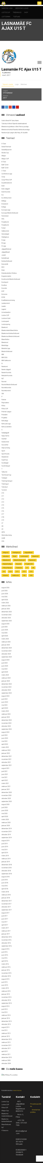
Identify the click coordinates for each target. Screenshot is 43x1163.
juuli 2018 (5, 880)
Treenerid (19, 568)
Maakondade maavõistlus (10, 330)
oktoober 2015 (6, 976)
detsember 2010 (7, 1057)
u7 (27, 568)
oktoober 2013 (6, 1024)
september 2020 (7, 801)
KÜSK (3, 297)
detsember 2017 (7, 901)
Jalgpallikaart (6, 252)
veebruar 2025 (6, 642)
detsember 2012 (7, 1039)
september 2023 (7, 693)
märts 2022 (5, 747)
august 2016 (5, 949)
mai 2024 (4, 669)
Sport (3, 451)
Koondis (4, 288)
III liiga (4, 243)
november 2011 (6, 1045)
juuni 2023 (5, 702)
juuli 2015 (5, 982)
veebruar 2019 (6, 858)
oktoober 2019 (6, 834)
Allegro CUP (5, 159)
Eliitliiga (4, 201)
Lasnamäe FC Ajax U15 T (22, 69)
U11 (3, 496)
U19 (3, 520)
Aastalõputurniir (7, 149)
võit (31, 575)
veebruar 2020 (6, 822)
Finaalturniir (5, 222)
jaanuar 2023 (6, 717)
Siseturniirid (5, 442)
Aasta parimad (6, 146)
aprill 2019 (5, 852)
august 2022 (5, 732)
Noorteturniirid (6, 390)
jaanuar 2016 (6, 970)
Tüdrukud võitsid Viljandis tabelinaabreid (14, 123)
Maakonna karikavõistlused (10, 333)
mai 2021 (4, 777)
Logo (17, 84)
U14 (3, 505)
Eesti (3, 186)
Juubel (4, 255)
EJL (3, 195)
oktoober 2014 (6, 1000)
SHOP (26, 12)
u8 (33, 568)
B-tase (4, 162)
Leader (4, 306)
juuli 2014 (5, 1009)
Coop (3, 177)
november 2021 (6, 759)
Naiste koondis (6, 372)
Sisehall (4, 439)
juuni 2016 (5, 955)
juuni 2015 (5, 985)
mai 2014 (4, 1012)
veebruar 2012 (6, 1042)
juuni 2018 (5, 883)
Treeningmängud (7, 481)
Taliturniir (4, 472)
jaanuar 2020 (6, 825)
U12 (3, 499)
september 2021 (7, 765)
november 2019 (6, 831)
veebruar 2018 (6, 895)
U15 (3, 508)
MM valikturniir (6, 360)
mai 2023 (4, 705)
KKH (3, 267)
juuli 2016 (5, 952)
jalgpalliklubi (28, 552)
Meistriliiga (5, 345)
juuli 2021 (5, 771)
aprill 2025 (5, 636)
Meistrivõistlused (7, 351)
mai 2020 (4, 813)
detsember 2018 (7, 864)
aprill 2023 (5, 708)
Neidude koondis (7, 375)
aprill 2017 (5, 925)
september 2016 (7, 946)
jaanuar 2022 (6, 753)
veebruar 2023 (6, 714)
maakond (35, 556)
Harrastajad (5, 234)
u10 (10, 571)
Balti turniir (5, 165)
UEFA (3, 532)
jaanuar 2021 (6, 789)
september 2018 (7, 874)
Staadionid (5, 457)
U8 (2, 526)
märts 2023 (5, 711)
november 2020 (6, 795)
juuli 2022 (5, 735)
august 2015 (5, 979)
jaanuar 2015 (6, 994)
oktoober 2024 (6, 654)
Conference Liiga (7, 174)
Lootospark (6, 16)
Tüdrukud (5, 487)
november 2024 (6, 651)
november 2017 (6, 904)
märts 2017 (5, 928)
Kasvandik (5, 264)
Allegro (4, 155)
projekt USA (29, 564)
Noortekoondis (6, 387)
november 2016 (6, 940)
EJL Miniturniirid (6, 198)
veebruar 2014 (6, 1015)
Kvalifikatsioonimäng (8, 300)
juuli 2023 (5, 699)
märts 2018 (5, 892)
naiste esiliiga (7, 564)
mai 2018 (4, 886)
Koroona (4, 294)
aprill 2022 (5, 744)
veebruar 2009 (6, 1060)
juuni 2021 (5, 774)
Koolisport (5, 282)
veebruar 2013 (6, 1033)
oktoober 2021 (6, 762)
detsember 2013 (7, 1021)
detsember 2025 (7, 612)
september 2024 (7, 657)
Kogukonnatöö (6, 276)
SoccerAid (5, 445)
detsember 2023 (7, 684)
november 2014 (6, 997)
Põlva (3, 405)
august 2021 (5, 768)
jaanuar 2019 (6, 861)
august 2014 (5, 1006)
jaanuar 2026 (6, 609)
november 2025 (6, 615)
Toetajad (16, 16)
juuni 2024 (5, 666)
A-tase (4, 143)
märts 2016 (5, 964)
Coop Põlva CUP (7, 180)
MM (3, 354)
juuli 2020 (5, 807)
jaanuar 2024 (6, 681)
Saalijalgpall (5, 433)
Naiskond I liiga (7, 8)
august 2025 (5, 624)
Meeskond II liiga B (21, 8)
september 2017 (7, 910)
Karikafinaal (5, 258)
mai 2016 (4, 958)
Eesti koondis (6, 192)
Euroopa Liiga (6, 210)
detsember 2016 (7, 937)
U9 (2, 529)
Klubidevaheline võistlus (9, 273)
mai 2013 (4, 1030)
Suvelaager (5, 463)
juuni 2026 (5, 593)
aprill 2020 (5, 816)
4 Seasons (5, 1130)
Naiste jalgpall (6, 369)
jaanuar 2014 (6, 1018)
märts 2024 (5, 675)
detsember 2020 (7, 792)
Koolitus (4, 285)
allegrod (5, 552)
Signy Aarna (5, 436)
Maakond (5, 327)
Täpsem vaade (7, 84)
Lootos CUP (6, 12)
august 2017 (5, 913)
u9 (4, 571)
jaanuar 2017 (6, 934)
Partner (4, 399)
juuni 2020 (5, 810)
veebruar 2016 (6, 967)
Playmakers (5, 402)
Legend (4, 309)
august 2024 (5, 660)
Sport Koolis (5, 454)
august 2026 (5, 587)
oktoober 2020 (6, 798)
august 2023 (5, 696)
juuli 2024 (5, 663)
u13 (24, 571)
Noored (4, 381)
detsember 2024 (7, 648)
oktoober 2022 (6, 726)
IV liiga (4, 246)
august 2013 (5, 1027)
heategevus (16, 552)
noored (18, 564)
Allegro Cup (5, 1110)
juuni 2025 (5, 630)
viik (24, 575)
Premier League (6, 411)
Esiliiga (4, 207)
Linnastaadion (6, 312)
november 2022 (6, 723)
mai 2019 (4, 849)
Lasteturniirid (6, 303)
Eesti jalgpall (6, 189)
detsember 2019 (7, 828)
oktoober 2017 (6, 907)
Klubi (3, 270)
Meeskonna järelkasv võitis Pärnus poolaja (15, 126)
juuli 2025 (5, 627)
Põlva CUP (5, 408)
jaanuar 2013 (6, 1036)
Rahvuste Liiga (6, 424)
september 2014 (7, 1003)
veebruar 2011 (6, 1054)
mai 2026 (4, 596)
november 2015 (6, 973)
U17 (3, 514)
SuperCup (5, 460)
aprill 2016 (5, 961)
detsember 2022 (7, 720)
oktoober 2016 (6, 943)
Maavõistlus (5, 339)
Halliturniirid (5, 231)
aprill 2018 (5, 889)
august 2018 (5, 877)
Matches (24, 84)
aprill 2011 (5, 1051)
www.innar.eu (17, 1090)
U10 (3, 493)
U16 (3, 511)
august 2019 (5, 840)
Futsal (3, 228)
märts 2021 (5, 783)
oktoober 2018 (6, 870)
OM (3, 393)
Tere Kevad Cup (6, 475)
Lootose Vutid (6, 318)
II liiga (3, 240)
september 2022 (7, 729)
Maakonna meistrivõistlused (10, 336)
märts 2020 (5, 819)
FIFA (3, 219)
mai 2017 (4, 922)
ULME (3, 538)
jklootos (7, 73)
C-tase (4, 171)
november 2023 (6, 687)
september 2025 (7, 621)
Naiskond (5, 366)
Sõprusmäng (6, 448)
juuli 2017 (5, 916)
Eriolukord (5, 204)
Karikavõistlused (7, 261)
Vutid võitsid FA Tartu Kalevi (10, 120)
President (4, 414)
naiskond (32, 560)
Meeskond (5, 342)
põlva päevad (7, 568)
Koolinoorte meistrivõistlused (11, 279)
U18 (3, 517)
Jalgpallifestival (6, 249)
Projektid (4, 417)
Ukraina (5, 575)
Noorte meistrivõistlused (9, 384)
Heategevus (5, 237)
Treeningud (17, 12)
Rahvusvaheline (6, 427)
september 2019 (7, 837)
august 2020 (5, 804)
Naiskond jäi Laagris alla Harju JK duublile (15, 132)
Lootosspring (6, 324)
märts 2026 (5, 602)
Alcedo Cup (5, 152)
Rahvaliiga (5, 420)
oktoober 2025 (6, 618)
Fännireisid (5, 216)
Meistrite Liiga (6, 348)
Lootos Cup (5, 1101)
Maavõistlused (6, 1124)
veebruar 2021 (6, 786)
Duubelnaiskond (7, 183)
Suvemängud (6, 466)
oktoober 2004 (6, 1063)
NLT (3, 378)
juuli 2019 (5, 843)
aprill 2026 (5, 599)
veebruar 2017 (6, 931)
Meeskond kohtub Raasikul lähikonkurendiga (16, 129)
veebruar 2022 (6, 750)
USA (3, 541)
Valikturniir (15, 575)
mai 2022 (4, 741)
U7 (2, 523)
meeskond (6, 560)
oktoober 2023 (6, 690)
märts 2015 (5, 988)
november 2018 (6, 867)
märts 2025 (5, 639)
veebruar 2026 (6, 605)
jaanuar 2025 (6, 645)
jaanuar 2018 (6, 898)
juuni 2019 (5, 846)
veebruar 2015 (6, 991)
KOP (3, 291)
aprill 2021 (5, 780)
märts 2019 (5, 855)
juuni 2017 (5, 919)
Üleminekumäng (7, 535)
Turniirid (4, 490)
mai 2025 (4, 633)
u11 (17, 571)
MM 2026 (4, 357)
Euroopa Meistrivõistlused (10, 213)
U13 (3, 502)
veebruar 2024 (6, 678)
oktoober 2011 (6, 1048)
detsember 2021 (7, 756)
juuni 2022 (5, 738)
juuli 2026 (5, 590)
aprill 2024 (5, 672)
